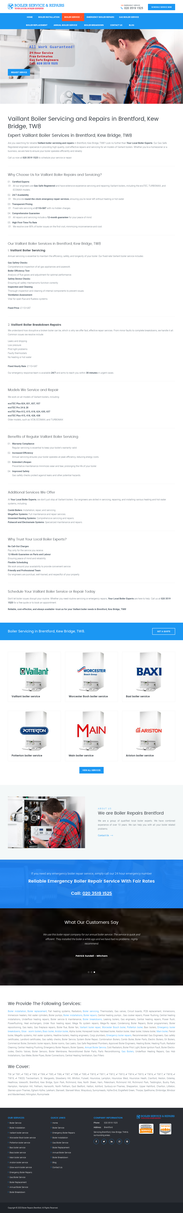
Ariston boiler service (19, 1162)
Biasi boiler (48, 1031)
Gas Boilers (128, 1051)
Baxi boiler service (17, 1147)
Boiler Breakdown (94, 25)
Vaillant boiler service (19, 1132)
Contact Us (116, 25)
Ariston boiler (61, 1031)
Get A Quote (163, 631)
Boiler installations (72, 1015)
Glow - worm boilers (31, 1031)
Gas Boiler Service (129, 17)
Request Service (19, 68)
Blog (131, 25)
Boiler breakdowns (92, 1019)
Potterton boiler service (20, 1142)
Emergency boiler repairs (118, 1035)
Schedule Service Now (161, 7)
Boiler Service (72, 17)
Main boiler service (18, 1157)
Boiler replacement (37, 1011)
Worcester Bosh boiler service (23, 1137)
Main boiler (162, 1031)
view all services (91, 770)
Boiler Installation (48, 17)
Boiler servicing (91, 1011)
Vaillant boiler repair (90, 1027)
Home (29, 17)
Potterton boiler (135, 1027)
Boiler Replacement (36, 25)
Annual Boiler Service (65, 25)
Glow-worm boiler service (21, 1167)
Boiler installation (17, 1011)
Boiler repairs (90, 1015)
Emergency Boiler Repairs (100, 17)
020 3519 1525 (97, 893)
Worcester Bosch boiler (114, 1027)
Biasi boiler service (18, 1152)
